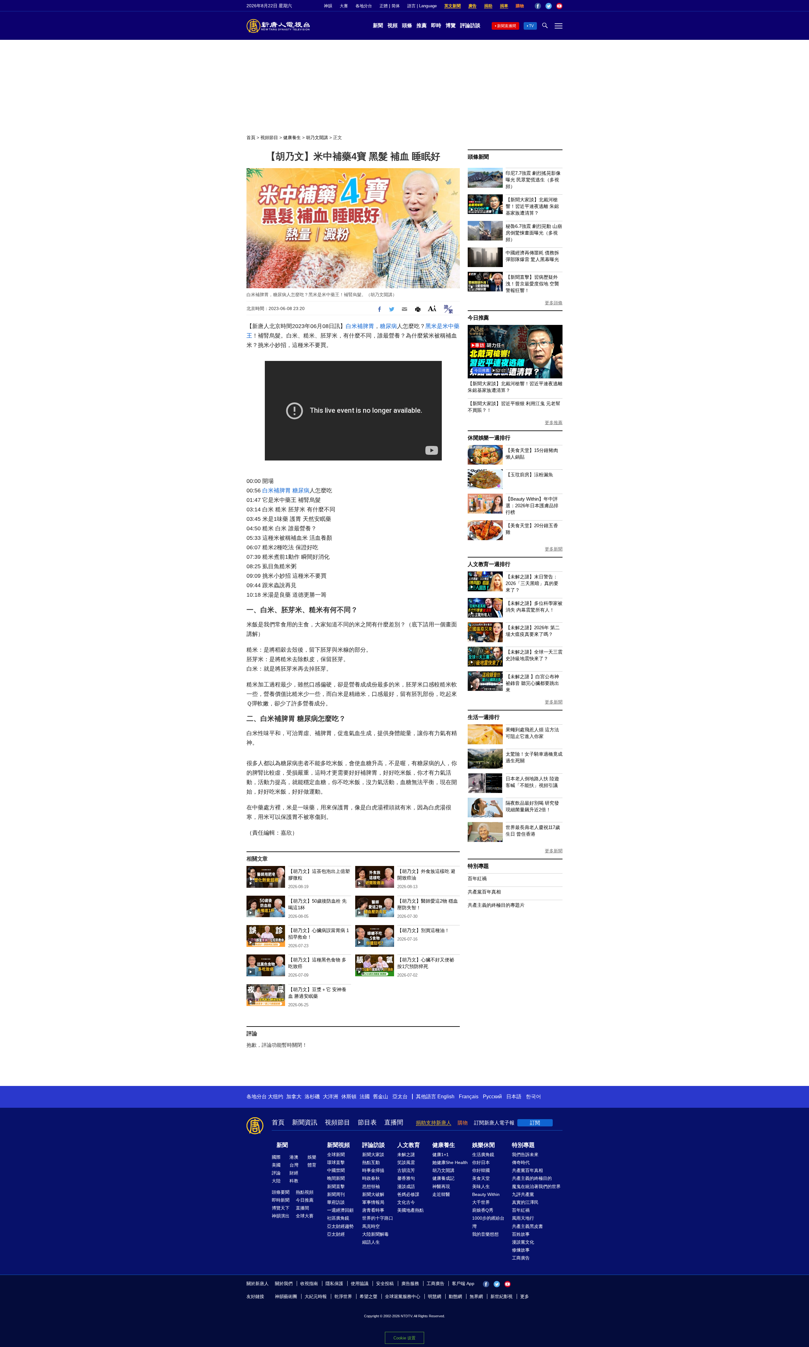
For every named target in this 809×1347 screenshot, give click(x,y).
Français (468, 1096)
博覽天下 (280, 1207)
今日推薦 (478, 318)
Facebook (538, 6)
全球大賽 (304, 1215)
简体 (396, 5)
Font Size (432, 308)
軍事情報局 (373, 1202)
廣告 (472, 5)
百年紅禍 (477, 878)
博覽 (451, 25)
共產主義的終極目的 (532, 1178)
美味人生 (481, 1186)
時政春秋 (371, 1178)
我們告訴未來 (525, 1154)
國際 (276, 1157)
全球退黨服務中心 (402, 1296)
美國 (276, 1164)
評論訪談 (470, 25)
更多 (524, 1296)
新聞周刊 (336, 1194)
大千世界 (481, 1202)
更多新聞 (554, 549)
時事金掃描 (373, 1170)
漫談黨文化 (523, 1242)
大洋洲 (330, 1096)
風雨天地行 (523, 1218)
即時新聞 (280, 1200)
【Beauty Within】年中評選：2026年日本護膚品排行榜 (532, 505)
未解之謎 (406, 1154)
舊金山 (380, 1096)
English (445, 1096)
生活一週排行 (484, 717)
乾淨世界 (343, 1296)
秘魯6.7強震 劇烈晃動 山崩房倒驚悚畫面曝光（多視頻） (534, 232)
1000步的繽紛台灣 (488, 1222)
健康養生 (292, 137)
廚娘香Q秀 (482, 1210)
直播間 (393, 1122)
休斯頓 (348, 1096)
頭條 (407, 25)
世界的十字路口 (377, 1218)
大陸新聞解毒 (375, 1234)
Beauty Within (486, 1194)
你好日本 (481, 1162)
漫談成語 (406, 1186)
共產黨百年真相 (484, 891)
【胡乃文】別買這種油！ (423, 930)
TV (531, 26)
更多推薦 (554, 422)
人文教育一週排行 (489, 564)
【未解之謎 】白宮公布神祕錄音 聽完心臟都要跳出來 (532, 683)
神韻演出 (280, 1215)
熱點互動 (371, 1162)
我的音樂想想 (485, 1234)
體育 (311, 1164)
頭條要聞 (280, 1192)
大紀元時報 (316, 1296)
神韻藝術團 (286, 1296)
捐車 (504, 5)
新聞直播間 (506, 26)
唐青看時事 (373, 1210)
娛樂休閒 (483, 1145)
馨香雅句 (406, 1178)
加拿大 (293, 1096)
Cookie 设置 (404, 1338)
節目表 (367, 1122)
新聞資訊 (304, 1122)
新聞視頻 (338, 1145)
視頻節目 (269, 137)
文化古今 (406, 1202)
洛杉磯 (312, 1096)
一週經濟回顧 (340, 1210)
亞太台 (400, 1096)
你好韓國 (481, 1170)
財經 (293, 1172)
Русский (492, 1096)
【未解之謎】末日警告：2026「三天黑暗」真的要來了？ (532, 583)
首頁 (250, 137)
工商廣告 (521, 1257)
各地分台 (364, 5)
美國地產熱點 (410, 1210)
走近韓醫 (441, 1194)
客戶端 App (463, 1283)
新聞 (378, 25)
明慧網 (434, 1296)
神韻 (328, 5)
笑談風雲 (406, 1162)
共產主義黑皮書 (527, 1226)
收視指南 (309, 1283)
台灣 (293, 1164)
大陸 (276, 1180)
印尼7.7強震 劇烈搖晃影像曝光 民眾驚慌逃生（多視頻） (533, 179)
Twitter (548, 6)
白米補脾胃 (360, 326)
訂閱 (535, 1122)
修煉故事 (521, 1250)
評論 (276, 1172)
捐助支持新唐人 (433, 1122)
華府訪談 (336, 1202)
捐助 (488, 5)
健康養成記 (443, 1178)
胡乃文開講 (317, 137)
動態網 (455, 1296)
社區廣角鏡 (338, 1218)
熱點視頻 (304, 1192)
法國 (365, 1096)
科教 (293, 1180)
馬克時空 (371, 1226)
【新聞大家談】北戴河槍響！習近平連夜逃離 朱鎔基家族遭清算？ (532, 206)
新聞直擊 (336, 1186)
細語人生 (371, 1242)
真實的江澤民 (525, 1202)
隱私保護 (334, 1283)
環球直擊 (336, 1162)
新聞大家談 (373, 1154)
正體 (384, 5)
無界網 (476, 1296)
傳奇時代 (521, 1162)
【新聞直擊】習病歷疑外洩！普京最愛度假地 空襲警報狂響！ (532, 283)
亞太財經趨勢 (340, 1226)
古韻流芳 (406, 1170)
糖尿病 (388, 326)
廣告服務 (410, 1283)
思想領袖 (371, 1186)
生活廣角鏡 (483, 1154)
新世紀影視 (501, 1296)
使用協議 (359, 1283)
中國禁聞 (336, 1170)
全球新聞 (336, 1154)
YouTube (559, 6)
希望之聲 (368, 1296)
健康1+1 (440, 1154)
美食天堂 (481, 1178)
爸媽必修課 (408, 1194)
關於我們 (284, 1283)
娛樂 (311, 1157)
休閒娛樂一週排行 (489, 438)
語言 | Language (422, 5)
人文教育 (408, 1145)
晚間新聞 (336, 1178)
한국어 (533, 1096)
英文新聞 (452, 5)
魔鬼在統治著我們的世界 (536, 1186)
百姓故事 (521, 1234)
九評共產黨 (523, 1194)
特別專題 (478, 866)
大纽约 (275, 1096)
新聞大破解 (373, 1194)
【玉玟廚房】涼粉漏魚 (529, 474)
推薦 (422, 25)
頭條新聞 (478, 157)
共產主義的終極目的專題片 (496, 905)
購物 (520, 5)
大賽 (344, 5)
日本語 (513, 1096)
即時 (436, 25)
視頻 (392, 25)
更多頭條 (554, 302)
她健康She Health (450, 1162)
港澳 (293, 1157)
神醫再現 (441, 1186)
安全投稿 (385, 1283)
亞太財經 (336, 1234)
